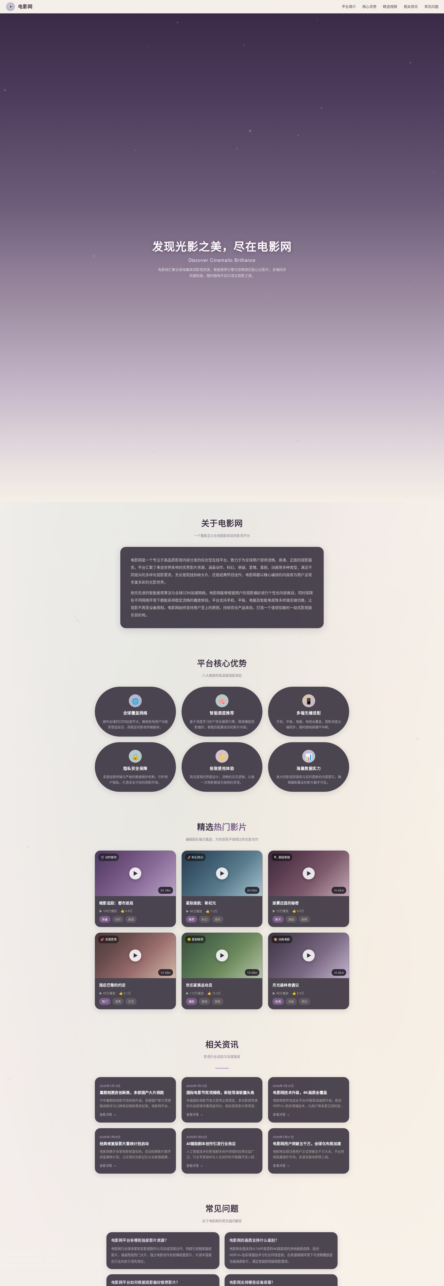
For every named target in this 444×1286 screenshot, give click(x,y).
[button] (135, 873)
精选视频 (390, 6)
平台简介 (349, 6)
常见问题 (431, 6)
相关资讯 (411, 6)
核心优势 (369, 6)
